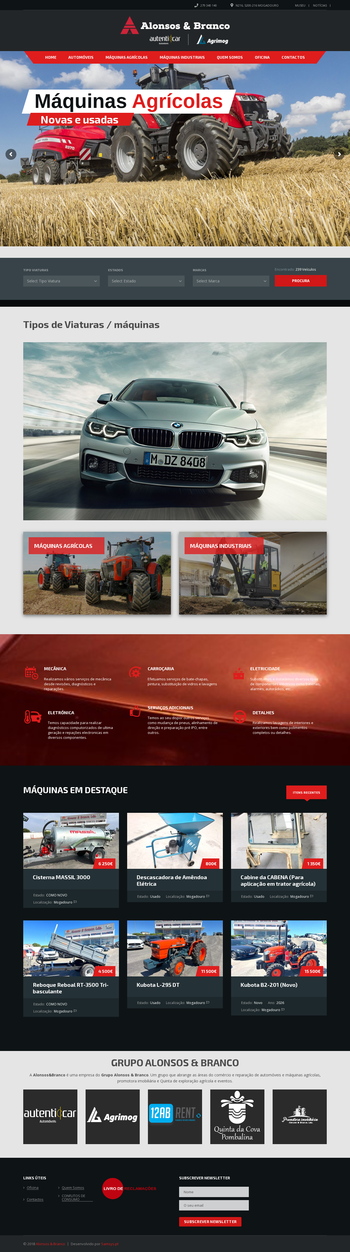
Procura (301, 280)
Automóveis (81, 57)
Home (50, 57)
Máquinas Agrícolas (127, 57)
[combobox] (61, 281)
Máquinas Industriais (182, 57)
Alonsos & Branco (50, 1243)
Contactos (293, 57)
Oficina (262, 57)
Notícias (320, 5)
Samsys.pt (109, 1243)
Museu (300, 5)
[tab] (306, 792)
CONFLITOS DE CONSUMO (73, 1197)
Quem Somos (230, 57)
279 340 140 (208, 5)
